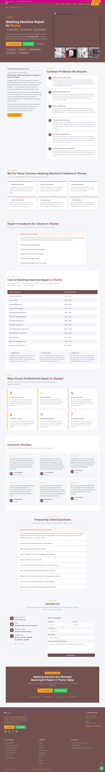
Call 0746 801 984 (15, 44)
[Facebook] (5, 731)
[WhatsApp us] (102, 768)
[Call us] (102, 763)
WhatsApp (88, 1)
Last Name (74, 621)
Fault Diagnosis (10, 743)
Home (57, 4)
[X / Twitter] (12, 731)
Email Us (41, 44)
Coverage (81, 4)
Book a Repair (15, 115)
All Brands (41, 748)
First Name (50, 621)
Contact (96, 4)
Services (68, 4)
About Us (41, 745)
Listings (88, 4)
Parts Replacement (11, 753)
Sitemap (99, 769)
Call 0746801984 (96, 1)
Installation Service (11, 750)
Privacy (89, 769)
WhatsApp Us (61, 690)
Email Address (51, 628)
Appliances (42, 753)
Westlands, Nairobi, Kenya (79, 743)
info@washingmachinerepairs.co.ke (26, 625)
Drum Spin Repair (10, 758)
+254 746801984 (76, 745)
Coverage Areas (43, 750)
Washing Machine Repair (12, 745)
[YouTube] (16, 731)
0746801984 (10, 727)
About (63, 4)
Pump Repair (9, 755)
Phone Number (51, 634)
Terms (94, 769)
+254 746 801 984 (20, 620)
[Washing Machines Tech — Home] (11, 4)
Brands (75, 4)
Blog (40, 758)
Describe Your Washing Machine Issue (57, 641)
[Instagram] (9, 731)
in (15, 644)
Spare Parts (42, 755)
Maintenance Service (11, 748)
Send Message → (71, 655)
